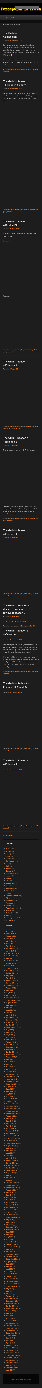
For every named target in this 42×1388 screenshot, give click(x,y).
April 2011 (9, 1067)
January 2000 (10, 1323)
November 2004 (11, 1229)
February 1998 (11, 1357)
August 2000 (10, 1311)
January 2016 (10, 970)
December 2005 (11, 1210)
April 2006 (9, 1200)
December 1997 (11, 1363)
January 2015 (10, 983)
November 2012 (11, 1022)
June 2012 (9, 1032)
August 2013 (10, 1002)
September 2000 (12, 1308)
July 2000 (9, 1313)
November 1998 (11, 1353)
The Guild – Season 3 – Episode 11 (15, 762)
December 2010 (11, 1076)
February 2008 (11, 1160)
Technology (10, 913)
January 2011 (10, 1074)
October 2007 (10, 1168)
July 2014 (9, 990)
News (8, 893)
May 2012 (9, 1035)
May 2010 (9, 1094)
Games (11, 69)
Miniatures (10, 888)
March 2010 (10, 1099)
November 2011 (11, 1049)
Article (8, 851)
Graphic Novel (11, 873)
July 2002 (9, 1264)
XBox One (9, 920)
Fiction (8, 868)
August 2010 (10, 1086)
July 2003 (9, 1249)
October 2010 (10, 1081)
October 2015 (10, 973)
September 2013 (12, 1000)
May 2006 (9, 1197)
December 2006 (11, 1183)
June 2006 (9, 1195)
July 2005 (9, 1219)
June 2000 (9, 1316)
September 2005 (12, 1217)
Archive (8, 849)
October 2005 (10, 1215)
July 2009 (9, 1118)
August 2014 (10, 988)
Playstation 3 (10, 903)
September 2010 (12, 1084)
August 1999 (10, 1335)
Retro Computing (12, 908)
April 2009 (9, 1126)
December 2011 (11, 1047)
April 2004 (9, 1239)
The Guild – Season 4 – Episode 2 (15, 439)
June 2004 (9, 1234)
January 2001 (10, 1298)
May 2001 (9, 1293)
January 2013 (10, 1017)
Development (10, 861)
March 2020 (10, 951)
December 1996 (11, 1367)
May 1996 (9, 1370)
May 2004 (9, 1237)
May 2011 (9, 1064)
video (34, 626)
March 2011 (10, 1069)
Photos (13, 18)
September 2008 (12, 1143)
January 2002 (10, 1279)
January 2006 (10, 1207)
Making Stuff (10, 883)
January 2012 (10, 1044)
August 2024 (10, 936)
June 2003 (9, 1252)
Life (7, 881)
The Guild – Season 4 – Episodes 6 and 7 (15, 83)
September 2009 (12, 1113)
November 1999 (11, 1328)
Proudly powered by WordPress (21, 1379)
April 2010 (9, 1096)
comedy (29, 350)
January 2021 (10, 948)
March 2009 (10, 1128)
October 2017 (10, 956)
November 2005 (11, 1212)
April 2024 (9, 938)
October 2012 (10, 1025)
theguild (5, 428)
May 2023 (9, 943)
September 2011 (12, 1054)
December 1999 (11, 1326)
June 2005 (9, 1222)
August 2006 (10, 1190)
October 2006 (10, 1185)
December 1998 (11, 1350)
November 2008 (11, 1138)
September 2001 (12, 1286)
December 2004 (11, 1227)
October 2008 (10, 1141)
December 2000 (11, 1301)
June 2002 (9, 1266)
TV (7, 915)
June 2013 (9, 1007)
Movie (8, 891)
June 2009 (9, 1121)
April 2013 (9, 1012)
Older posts (8, 835)
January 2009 (10, 1133)
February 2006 (11, 1205)
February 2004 (11, 1244)
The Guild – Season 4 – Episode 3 (15, 363)
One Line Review (12, 895)
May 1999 (9, 1340)
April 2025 (9, 931)
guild (27, 210)
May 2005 (9, 1224)
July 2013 (9, 1005)
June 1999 (9, 1338)
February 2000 (11, 1321)
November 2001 (11, 1284)
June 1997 (9, 1365)
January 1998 (10, 1360)
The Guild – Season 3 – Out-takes (15, 632)
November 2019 (11, 953)
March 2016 (10, 966)
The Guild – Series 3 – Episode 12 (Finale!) (16, 685)
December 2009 (11, 1106)
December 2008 (11, 1136)
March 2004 (10, 1242)
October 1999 (10, 1330)
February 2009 (11, 1131)
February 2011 (11, 1072)
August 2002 (10, 1261)
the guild (35, 69)
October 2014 (10, 985)
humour (28, 69)
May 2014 (9, 993)
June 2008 (9, 1150)
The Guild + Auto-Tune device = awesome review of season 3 (16, 609)
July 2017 (9, 958)
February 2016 (11, 968)
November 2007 (11, 1165)
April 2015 (9, 978)
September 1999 (12, 1333)
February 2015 (11, 980)
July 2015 (9, 975)
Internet (17, 69)
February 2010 (11, 1101)
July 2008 (9, 1148)
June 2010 (9, 1091)
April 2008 (9, 1155)
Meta (7, 886)
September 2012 (12, 1027)
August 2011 (10, 1057)
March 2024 (10, 941)
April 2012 (9, 1037)
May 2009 (9, 1123)
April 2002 (9, 1271)
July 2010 (9, 1089)
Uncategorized (11, 918)
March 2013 (10, 1015)
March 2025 (10, 933)
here (15, 662)
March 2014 (10, 995)
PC (7, 898)
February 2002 (11, 1276)
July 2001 (9, 1289)
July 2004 (9, 1232)
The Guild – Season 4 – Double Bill (15, 223)
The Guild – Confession (10, 34)
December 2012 (11, 1020)
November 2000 (11, 1303)
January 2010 (10, 1104)
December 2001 (11, 1281)
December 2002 (11, 1254)
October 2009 (10, 1111)
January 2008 (10, 1163)
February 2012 (11, 1042)
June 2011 (9, 1062)
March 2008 (10, 1158)
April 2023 (9, 946)
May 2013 (9, 1010)
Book (8, 856)
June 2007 (9, 1178)
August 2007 (10, 1173)
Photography (10, 900)
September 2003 (12, 1247)
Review (8, 910)
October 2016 (10, 961)
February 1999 (11, 1345)
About (5, 18)
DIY (7, 863)
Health (8, 876)
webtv (18, 428)
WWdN (24, 621)
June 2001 (9, 1291)
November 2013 (11, 998)
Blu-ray (8, 854)
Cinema (8, 858)
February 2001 (11, 1296)
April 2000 (9, 1318)
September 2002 (12, 1259)
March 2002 (10, 1274)
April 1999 (9, 1343)
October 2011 (10, 1052)
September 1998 (12, 1355)
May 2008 (9, 1153)
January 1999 (10, 1348)
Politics (8, 905)
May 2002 (9, 1269)
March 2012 (10, 1039)
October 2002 (10, 1256)
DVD (7, 866)
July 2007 (9, 1175)
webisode (6, 71)
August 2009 (10, 1116)
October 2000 (10, 1306)
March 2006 (10, 1202)
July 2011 (9, 1059)
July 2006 (9, 1192)
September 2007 (12, 1170)
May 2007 (9, 1180)
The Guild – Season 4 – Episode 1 (15, 532)
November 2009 (11, 1109)
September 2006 (12, 1187)
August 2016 (10, 963)
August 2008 (10, 1146)
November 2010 (11, 1079)
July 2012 (9, 1030)
